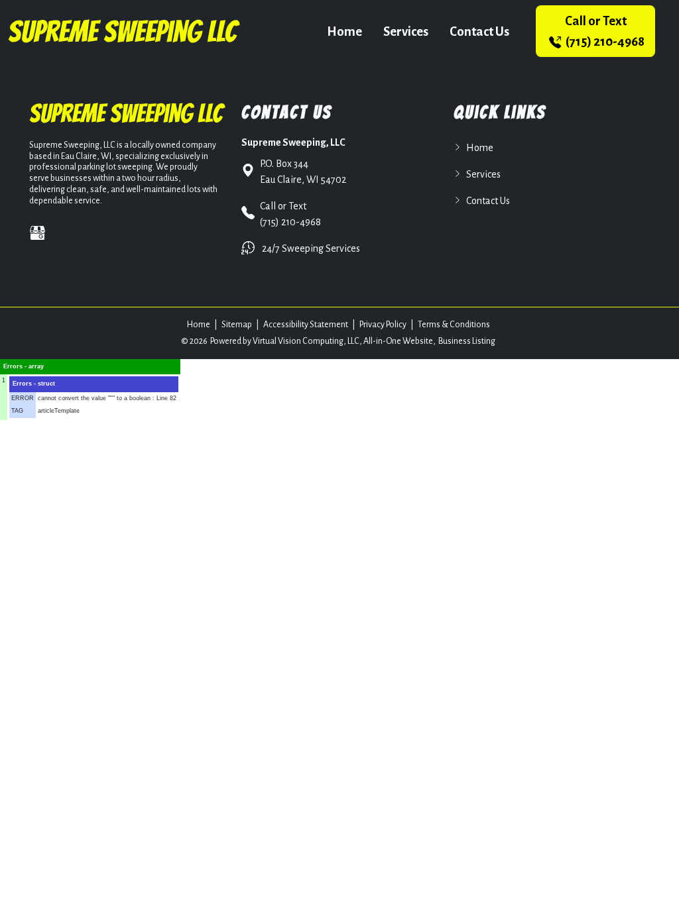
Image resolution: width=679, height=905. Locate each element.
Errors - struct (34, 383)
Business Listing (466, 341)
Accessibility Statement (305, 324)
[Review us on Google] (37, 232)
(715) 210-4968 (604, 31)
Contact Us (479, 31)
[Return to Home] (124, 31)
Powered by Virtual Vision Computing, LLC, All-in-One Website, (323, 341)
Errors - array (23, 366)
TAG (17, 410)
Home (344, 31)
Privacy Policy (382, 324)
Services (405, 31)
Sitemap (236, 324)
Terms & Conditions (454, 324)
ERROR (22, 398)
